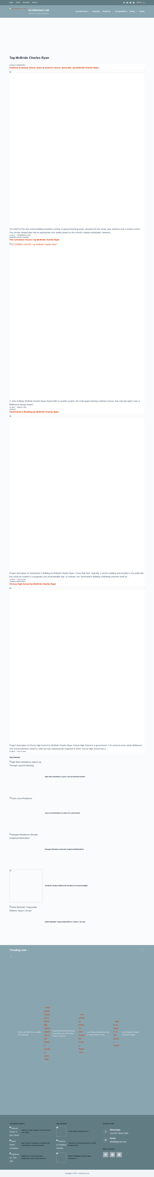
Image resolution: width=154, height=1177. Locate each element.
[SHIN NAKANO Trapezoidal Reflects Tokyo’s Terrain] (26, 922)
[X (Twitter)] (127, 2)
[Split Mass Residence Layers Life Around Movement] (26, 777)
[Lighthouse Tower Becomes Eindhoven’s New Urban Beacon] (14, 1157)
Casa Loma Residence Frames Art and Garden (62, 813)
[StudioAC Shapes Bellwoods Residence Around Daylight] (26, 886)
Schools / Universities (17, 65)
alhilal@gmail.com (118, 1142)
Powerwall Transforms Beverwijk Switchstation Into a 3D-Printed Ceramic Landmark (63, 1033)
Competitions (121, 11)
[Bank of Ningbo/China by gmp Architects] (61, 1157)
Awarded (12, 237)
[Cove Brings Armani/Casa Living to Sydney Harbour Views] (82, 1033)
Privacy (35, 2)
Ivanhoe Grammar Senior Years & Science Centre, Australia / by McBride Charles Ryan (54, 67)
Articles (12, 409)
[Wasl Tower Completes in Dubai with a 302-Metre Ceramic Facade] (14, 1144)
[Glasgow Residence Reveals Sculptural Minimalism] (26, 849)
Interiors (96, 11)
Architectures (81, 11)
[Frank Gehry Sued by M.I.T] (61, 1131)
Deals (142, 11)
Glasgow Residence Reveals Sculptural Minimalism (64, 849)
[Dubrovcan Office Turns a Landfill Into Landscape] (12, 1033)
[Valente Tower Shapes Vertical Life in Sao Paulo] (14, 1131)
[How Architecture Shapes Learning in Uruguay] (116, 1033)
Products (106, 11)
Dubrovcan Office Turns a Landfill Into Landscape (29, 1033)
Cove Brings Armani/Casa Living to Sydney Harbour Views (98, 1033)
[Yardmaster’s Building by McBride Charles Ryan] (77, 493)
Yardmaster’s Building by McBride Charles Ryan (34, 411)
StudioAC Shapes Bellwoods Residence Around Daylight (66, 885)
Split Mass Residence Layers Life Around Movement (65, 777)
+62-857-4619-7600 (119, 1133)
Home (11, 2)
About (18, 2)
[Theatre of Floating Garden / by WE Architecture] (61, 1144)
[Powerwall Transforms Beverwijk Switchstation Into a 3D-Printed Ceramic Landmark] (47, 1033)
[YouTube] (133, 2)
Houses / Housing (23, 237)
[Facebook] (124, 2)
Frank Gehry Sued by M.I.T (78, 1131)
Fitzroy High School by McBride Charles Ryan (32, 583)
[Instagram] (130, 2)
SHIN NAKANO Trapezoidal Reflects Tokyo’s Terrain (65, 922)
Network (26, 2)
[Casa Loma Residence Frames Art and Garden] (26, 813)
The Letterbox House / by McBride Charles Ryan (34, 239)
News (132, 11)
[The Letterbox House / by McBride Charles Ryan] (77, 321)
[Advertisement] (77, 33)
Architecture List (38, 10)
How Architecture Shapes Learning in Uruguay (130, 1033)
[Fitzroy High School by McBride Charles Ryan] (77, 665)
